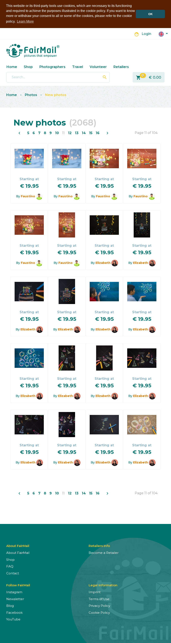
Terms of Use (99, 599)
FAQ (9, 566)
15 (90, 133)
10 (57, 133)
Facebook (14, 613)
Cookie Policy (99, 613)
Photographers (52, 67)
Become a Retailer (103, 553)
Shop (28, 67)
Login (146, 34)
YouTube (13, 619)
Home (11, 67)
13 (76, 133)
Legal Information (103, 585)
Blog (10, 606)
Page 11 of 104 (146, 133)
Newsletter (15, 599)
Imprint (95, 592)
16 (97, 133)
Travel (77, 67)
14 (84, 133)
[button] (163, 34)
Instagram (14, 592)
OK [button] (150, 14)
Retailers (121, 67)
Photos (31, 95)
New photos (55, 95)
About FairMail (17, 553)
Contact (12, 573)
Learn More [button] (25, 21)
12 (70, 133)
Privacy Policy (99, 606)
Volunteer (98, 67)
